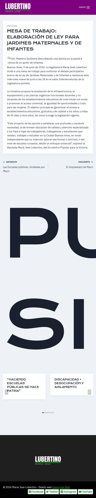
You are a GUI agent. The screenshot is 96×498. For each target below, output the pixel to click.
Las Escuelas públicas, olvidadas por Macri (24, 167)
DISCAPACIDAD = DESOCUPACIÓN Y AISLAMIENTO (69, 383)
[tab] (43, 412)
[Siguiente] (89, 392)
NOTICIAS (12, 26)
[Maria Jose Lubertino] (18, 7)
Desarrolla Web (61, 487)
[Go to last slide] (6, 392)
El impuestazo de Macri (79, 165)
